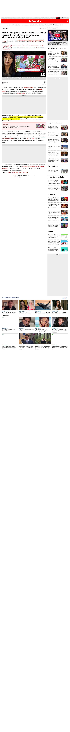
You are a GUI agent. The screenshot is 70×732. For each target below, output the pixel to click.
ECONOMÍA (23, 24)
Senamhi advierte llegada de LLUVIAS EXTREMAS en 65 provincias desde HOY (54, 188)
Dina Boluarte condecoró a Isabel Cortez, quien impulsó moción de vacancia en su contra (16, 127)
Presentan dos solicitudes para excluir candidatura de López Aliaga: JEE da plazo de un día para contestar (24, 48)
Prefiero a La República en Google (23, 176)
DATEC (57, 24)
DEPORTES (41, 24)
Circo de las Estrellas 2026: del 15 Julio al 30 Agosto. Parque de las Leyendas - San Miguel (53, 199)
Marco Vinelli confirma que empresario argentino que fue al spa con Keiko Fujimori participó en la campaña (54, 73)
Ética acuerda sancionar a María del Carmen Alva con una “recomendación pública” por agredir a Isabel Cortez (54, 142)
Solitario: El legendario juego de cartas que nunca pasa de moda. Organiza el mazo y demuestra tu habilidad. (54, 243)
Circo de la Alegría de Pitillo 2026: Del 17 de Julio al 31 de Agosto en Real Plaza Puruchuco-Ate (53, 226)
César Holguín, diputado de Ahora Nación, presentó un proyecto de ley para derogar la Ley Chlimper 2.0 (24, 45)
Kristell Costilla (7, 82)
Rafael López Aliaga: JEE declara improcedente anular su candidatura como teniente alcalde (54, 67)
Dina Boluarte (25, 172)
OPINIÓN (18, 24)
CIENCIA (37, 24)
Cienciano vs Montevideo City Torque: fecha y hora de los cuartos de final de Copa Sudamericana (54, 182)
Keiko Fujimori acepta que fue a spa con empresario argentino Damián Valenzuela (53, 53)
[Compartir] (44, 82)
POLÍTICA (14, 24)
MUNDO (33, 24)
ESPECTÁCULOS (48, 24)
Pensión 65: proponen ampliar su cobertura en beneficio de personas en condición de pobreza (53, 128)
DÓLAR (54, 24)
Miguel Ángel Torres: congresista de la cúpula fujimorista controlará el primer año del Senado (53, 154)
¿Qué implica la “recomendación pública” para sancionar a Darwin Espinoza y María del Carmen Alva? (53, 135)
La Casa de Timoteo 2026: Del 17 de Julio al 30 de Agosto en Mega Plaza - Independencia (53, 219)
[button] (3, 21)
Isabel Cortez (18, 172)
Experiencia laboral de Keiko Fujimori (54, 147)
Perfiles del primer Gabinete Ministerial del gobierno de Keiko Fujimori (54, 160)
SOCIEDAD (28, 24)
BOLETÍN (61, 24)
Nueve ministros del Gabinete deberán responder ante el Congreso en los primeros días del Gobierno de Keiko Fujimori (54, 61)
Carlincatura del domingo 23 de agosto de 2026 (54, 171)
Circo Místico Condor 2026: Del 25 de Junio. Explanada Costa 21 (53, 212)
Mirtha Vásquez (11, 172)
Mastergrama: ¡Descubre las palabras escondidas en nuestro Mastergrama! (54, 236)
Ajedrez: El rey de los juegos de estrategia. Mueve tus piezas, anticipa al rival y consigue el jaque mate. (54, 249)
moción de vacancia (34, 41)
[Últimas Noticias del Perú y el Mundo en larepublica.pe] (35, 21)
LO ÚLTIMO (9, 24)
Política (5, 28)
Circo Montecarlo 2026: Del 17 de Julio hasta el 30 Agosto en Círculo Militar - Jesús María (53, 206)
